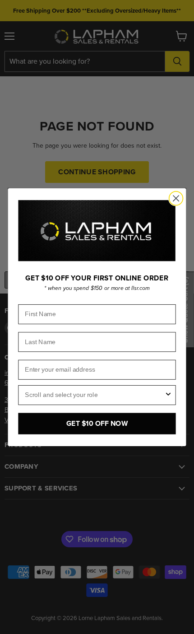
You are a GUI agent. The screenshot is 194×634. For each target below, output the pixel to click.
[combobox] (94, 394)
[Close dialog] (176, 198)
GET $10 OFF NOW (97, 423)
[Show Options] (168, 394)
